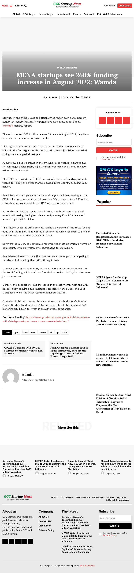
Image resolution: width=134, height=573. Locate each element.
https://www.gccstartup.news (38, 380)
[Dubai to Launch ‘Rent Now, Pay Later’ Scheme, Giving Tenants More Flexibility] (114, 303)
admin (53, 97)
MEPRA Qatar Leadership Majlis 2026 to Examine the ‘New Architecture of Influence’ (112, 282)
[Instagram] (11, 541)
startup (54, 332)
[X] (110, 120)
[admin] (10, 377)
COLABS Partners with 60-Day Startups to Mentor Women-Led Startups (23, 350)
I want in (112, 150)
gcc (16, 332)
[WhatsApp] (126, 120)
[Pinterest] (118, 120)
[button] (21, 5)
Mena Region (67, 67)
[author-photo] (4, 476)
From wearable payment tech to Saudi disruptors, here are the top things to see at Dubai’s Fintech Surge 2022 (69, 352)
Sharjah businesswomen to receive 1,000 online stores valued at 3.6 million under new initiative (112, 359)
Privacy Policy (107, 159)
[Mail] (24, 541)
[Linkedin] (17, 541)
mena (43, 332)
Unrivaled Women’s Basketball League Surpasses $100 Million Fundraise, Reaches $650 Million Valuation (113, 240)
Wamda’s (7, 125)
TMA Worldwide (87, 566)
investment (29, 332)
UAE (65, 332)
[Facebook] (102, 120)
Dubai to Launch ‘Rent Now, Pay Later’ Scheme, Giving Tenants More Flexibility (112, 321)
